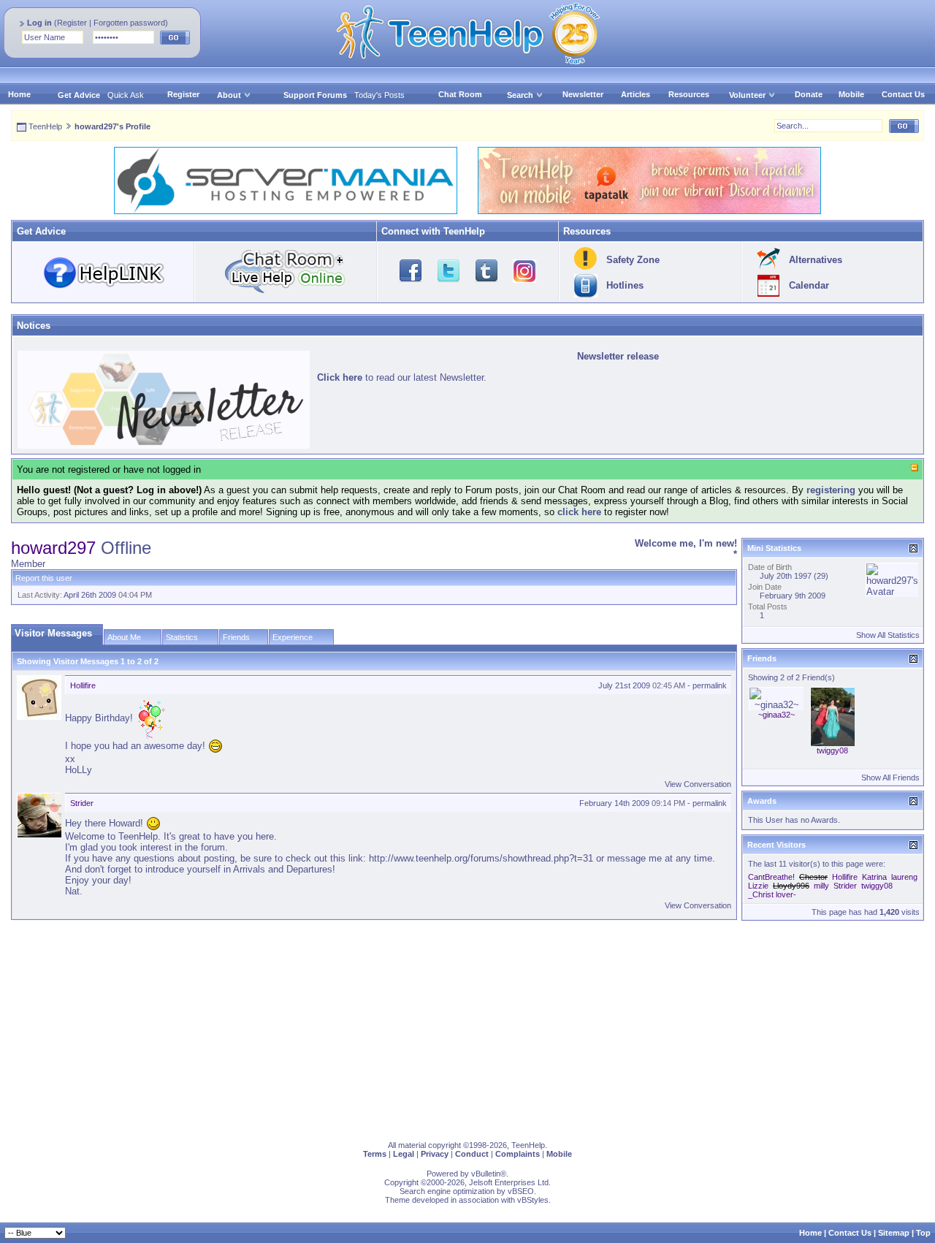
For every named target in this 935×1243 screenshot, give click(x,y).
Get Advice (79, 95)
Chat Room (460, 94)
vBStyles (533, 1200)
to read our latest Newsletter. (401, 377)
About (229, 95)
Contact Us (903, 94)
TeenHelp (45, 126)
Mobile (851, 94)
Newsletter (582, 94)
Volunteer (747, 95)
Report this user (43, 578)
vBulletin (485, 1173)
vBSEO (521, 1191)
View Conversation (698, 784)
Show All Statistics (888, 635)
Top (923, 1232)
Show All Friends (890, 777)
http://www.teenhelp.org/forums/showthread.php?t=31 (481, 858)
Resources (688, 94)
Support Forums (315, 95)
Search (520, 95)
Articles (635, 94)
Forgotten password (129, 22)
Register (72, 22)
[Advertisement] (449, 1027)
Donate (809, 94)
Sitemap (893, 1232)
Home (19, 94)
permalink (709, 685)
